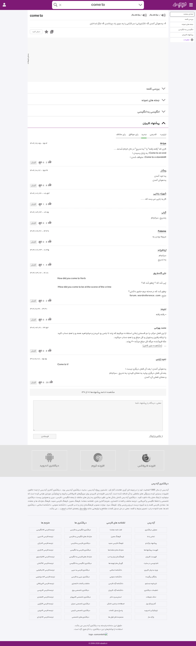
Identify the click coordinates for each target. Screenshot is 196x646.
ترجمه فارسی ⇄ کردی (45, 550)
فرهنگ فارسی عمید (115, 543)
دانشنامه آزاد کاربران (115, 590)
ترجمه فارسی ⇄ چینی (45, 610)
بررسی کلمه (189, 19)
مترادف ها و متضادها (115, 550)
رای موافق (133, 134)
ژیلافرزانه (162, 250)
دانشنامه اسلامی (115, 570)
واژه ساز (83, 508)
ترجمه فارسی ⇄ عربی (45, 536)
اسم (64, 508)
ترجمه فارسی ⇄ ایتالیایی (45, 570)
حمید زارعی (161, 359)
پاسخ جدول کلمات (116, 610)
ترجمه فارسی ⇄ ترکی (45, 543)
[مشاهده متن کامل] (152, 345)
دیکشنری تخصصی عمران (80, 603)
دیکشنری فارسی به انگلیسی (80, 550)
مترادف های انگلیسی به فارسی (80, 536)
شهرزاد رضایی (159, 193)
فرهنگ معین (116, 536)
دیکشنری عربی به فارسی (80, 576)
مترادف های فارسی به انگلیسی (80, 556)
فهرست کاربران (150, 556)
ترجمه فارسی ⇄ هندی (45, 597)
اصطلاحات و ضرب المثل (115, 603)
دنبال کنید (36, 31)
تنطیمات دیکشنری (151, 590)
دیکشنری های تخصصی (80, 617)
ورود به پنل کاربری (151, 570)
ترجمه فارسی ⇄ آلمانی (45, 563)
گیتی (163, 212)
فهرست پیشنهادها (151, 550)
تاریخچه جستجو (151, 583)
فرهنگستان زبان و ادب (115, 556)
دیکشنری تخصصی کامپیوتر (80, 597)
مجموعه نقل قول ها (115, 617)
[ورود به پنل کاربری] (4, 5)
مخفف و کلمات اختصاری (80, 583)
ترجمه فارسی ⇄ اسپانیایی (45, 576)
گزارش (33, 162)
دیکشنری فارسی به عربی (80, 570)
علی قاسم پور (159, 273)
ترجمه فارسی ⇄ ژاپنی (45, 603)
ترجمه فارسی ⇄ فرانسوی (45, 556)
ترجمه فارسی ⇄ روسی (45, 590)
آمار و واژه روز (151, 603)
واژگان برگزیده (150, 576)
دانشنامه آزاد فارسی (115, 583)
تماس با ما (151, 536)
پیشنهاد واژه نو (151, 543)
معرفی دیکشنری (151, 529)
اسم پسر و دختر (115, 597)
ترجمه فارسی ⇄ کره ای (45, 617)
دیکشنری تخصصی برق (80, 590)
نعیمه (163, 309)
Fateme (162, 231)
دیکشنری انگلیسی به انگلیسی (80, 563)
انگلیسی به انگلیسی (185, 29)
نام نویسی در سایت (151, 563)
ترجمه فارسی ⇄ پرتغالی (45, 583)
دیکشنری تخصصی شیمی (80, 610)
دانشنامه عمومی (115, 576)
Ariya (163, 143)
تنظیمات (186, 40)
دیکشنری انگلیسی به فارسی (80, 529)
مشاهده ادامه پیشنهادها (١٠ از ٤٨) (98, 392)
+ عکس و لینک (156, 436)
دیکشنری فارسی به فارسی (80, 543)
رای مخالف (120, 134)
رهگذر (163, 171)
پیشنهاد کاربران (187, 35)
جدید (144, 134)
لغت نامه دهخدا (116, 529)
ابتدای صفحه (188, 14)
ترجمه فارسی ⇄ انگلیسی (45, 529)
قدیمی (153, 134)
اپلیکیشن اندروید (151, 610)
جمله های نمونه (187, 24)
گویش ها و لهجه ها (115, 563)
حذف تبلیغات (151, 597)
